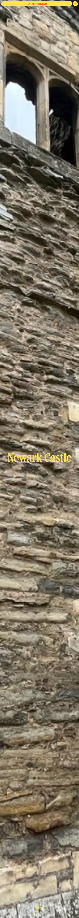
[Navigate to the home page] (36, 3)
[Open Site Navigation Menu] (75, 3)
